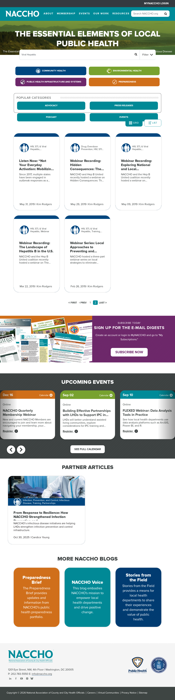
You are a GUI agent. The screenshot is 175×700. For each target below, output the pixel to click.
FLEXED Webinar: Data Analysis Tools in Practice (147, 413)
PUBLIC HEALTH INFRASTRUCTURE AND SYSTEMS (54, 81)
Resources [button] (120, 13)
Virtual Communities (108, 693)
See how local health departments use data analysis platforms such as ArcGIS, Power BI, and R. (146, 422)
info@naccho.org (42, 674)
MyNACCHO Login (156, 3)
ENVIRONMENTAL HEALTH (127, 70)
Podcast (51, 117)
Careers (91, 693)
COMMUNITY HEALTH (54, 70)
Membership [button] (66, 13)
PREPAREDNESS (127, 81)
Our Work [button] (101, 13)
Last (102, 302)
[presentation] (11, 449)
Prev (83, 302)
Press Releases (124, 105)
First (73, 302)
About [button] (48, 13)
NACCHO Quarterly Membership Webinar (19, 413)
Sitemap (143, 693)
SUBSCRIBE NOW (129, 352)
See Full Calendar (87, 449)
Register (8, 431)
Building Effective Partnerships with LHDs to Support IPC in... (87, 413)
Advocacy (51, 105)
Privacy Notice (129, 693)
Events (123, 117)
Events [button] (84, 13)
